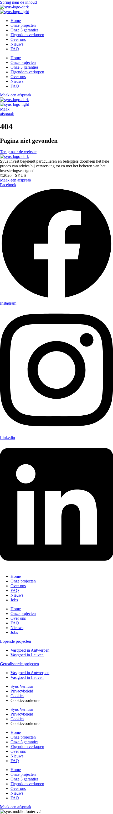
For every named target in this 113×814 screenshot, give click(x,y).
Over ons (18, 39)
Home (16, 20)
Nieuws (17, 44)
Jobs (14, 600)
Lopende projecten (15, 641)
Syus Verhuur (22, 686)
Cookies (17, 696)
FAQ (15, 49)
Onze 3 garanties (24, 30)
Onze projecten (23, 25)
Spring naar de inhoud (18, 2)
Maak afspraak (7, 111)
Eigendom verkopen (27, 34)
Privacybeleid (22, 691)
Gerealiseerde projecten (19, 664)
